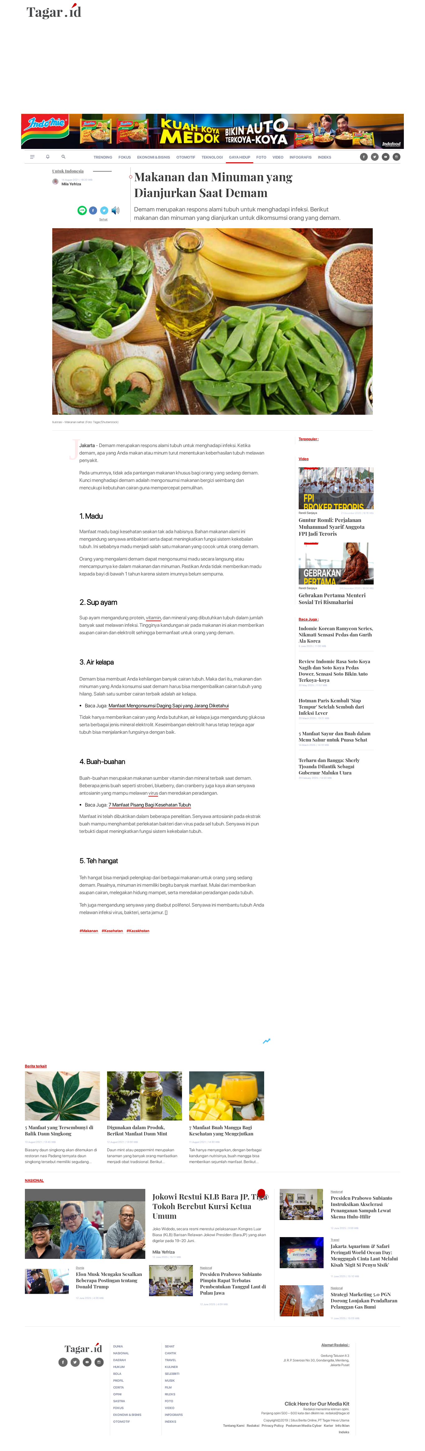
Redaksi (253, 1426)
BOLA (117, 1373)
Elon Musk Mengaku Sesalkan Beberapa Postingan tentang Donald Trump (109, 1279)
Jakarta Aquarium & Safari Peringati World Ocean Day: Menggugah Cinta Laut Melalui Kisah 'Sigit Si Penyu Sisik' (364, 1254)
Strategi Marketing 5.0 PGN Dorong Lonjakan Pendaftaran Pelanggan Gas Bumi (364, 1300)
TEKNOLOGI (212, 157)
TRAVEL (170, 1360)
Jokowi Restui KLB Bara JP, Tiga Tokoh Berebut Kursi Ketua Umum (209, 1205)
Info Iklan (342, 1426)
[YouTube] (386, 156)
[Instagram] (396, 156)
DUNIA (118, 1346)
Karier (328, 1426)
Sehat (103, 219)
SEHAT (170, 1346)
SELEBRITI (172, 1373)
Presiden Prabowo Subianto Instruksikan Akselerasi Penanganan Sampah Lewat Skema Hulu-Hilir (361, 1206)
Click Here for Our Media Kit (317, 1404)
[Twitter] (375, 156)
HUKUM (119, 1367)
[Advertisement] (212, 67)
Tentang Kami (234, 1426)
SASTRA (119, 1401)
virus (153, 793)
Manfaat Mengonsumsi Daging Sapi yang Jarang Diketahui (169, 706)
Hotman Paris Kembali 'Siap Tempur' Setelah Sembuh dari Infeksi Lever (331, 706)
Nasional (206, 1267)
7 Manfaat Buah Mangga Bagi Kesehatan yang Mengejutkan (221, 1130)
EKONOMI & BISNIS (153, 157)
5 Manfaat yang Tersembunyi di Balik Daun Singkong (59, 1130)
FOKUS (125, 157)
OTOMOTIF (185, 157)
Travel (335, 1239)
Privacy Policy (273, 1426)
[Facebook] (364, 156)
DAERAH (119, 1360)
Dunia (80, 1267)
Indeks (344, 1432)
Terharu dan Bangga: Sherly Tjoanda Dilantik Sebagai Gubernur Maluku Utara (329, 765)
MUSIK (170, 1380)
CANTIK (170, 1353)
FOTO (261, 157)
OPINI (117, 1394)
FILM (168, 1387)
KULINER (171, 1367)
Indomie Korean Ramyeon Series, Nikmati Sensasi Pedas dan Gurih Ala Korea (336, 634)
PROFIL (118, 1380)
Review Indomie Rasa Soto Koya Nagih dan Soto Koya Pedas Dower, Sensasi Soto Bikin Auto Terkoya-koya (334, 670)
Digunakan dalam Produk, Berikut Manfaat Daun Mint (137, 1130)
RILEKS (170, 1394)
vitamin (153, 618)
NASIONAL (34, 1180)
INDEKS (324, 157)
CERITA (118, 1387)
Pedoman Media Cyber (304, 1426)
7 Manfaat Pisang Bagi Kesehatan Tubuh (150, 805)
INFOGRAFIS (301, 157)
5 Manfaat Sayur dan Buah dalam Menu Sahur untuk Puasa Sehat (335, 736)
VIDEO (278, 157)
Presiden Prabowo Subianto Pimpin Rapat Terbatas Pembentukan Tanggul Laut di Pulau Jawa (233, 1282)
